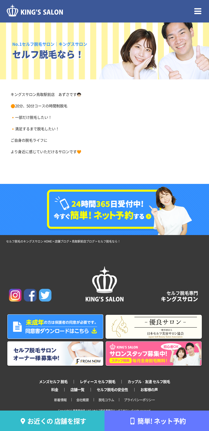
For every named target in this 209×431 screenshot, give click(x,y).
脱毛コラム (106, 399)
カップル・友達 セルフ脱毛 (149, 381)
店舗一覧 (77, 389)
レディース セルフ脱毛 (97, 381)
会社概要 (82, 399)
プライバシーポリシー (139, 399)
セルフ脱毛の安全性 (112, 389)
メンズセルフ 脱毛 (53, 381)
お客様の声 (149, 389)
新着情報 (60, 399)
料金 (54, 389)
